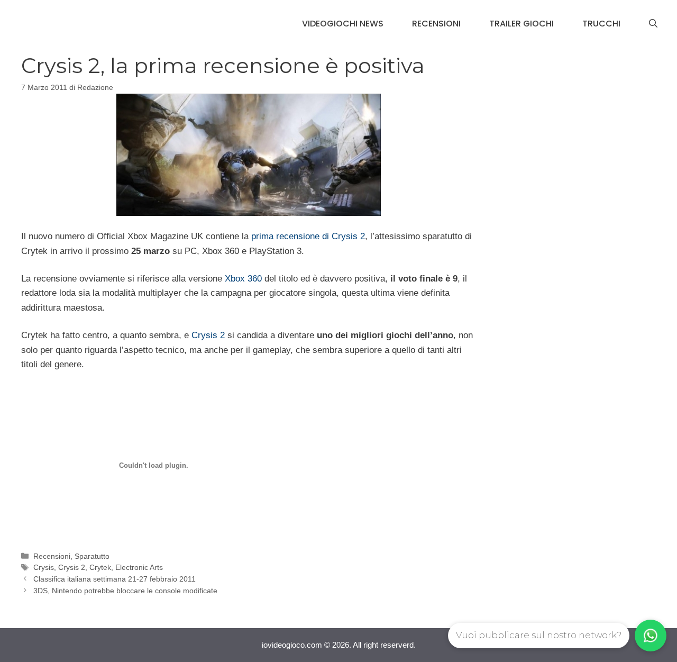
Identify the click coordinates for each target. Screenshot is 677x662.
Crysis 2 (208, 335)
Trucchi (601, 23)
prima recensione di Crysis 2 (308, 236)
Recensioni (436, 23)
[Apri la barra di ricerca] (653, 24)
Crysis (43, 567)
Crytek (100, 567)
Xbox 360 (243, 279)
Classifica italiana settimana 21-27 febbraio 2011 (114, 579)
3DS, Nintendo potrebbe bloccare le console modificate (125, 590)
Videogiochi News (342, 23)
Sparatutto (92, 556)
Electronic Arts (139, 567)
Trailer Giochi (521, 23)
